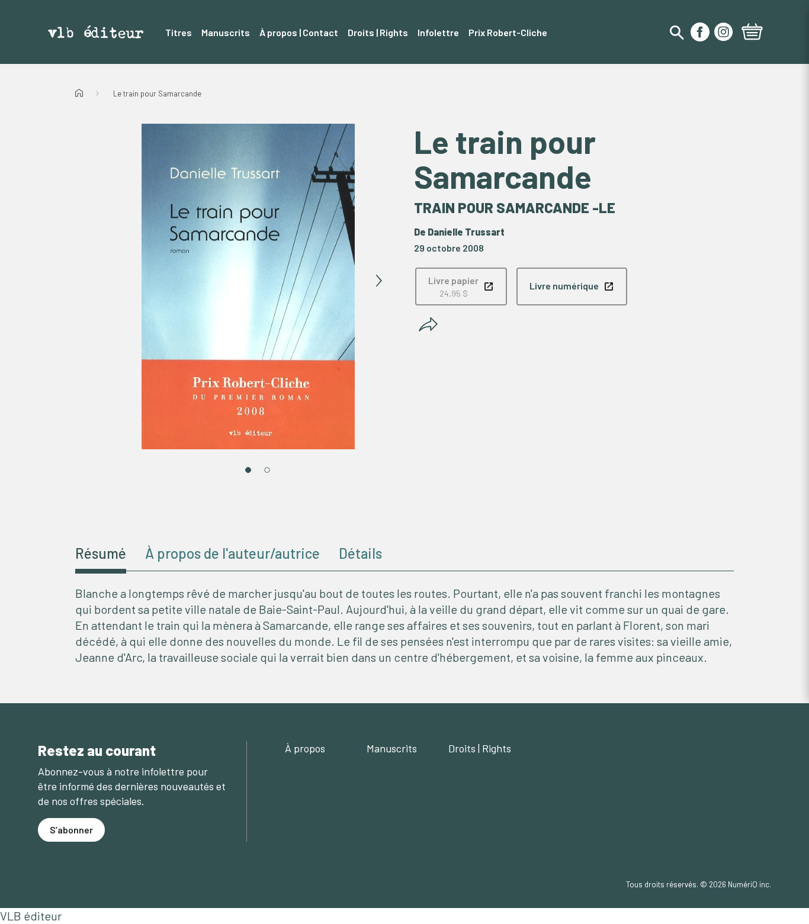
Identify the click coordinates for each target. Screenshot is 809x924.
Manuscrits (392, 748)
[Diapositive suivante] (378, 281)
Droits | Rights (479, 748)
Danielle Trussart (466, 231)
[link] (461, 286)
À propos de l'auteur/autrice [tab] (232, 553)
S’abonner (71, 829)
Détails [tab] (360, 553)
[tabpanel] (404, 625)
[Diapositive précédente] (118, 281)
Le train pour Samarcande (157, 93)
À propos (305, 748)
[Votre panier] (752, 33)
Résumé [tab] (100, 553)
